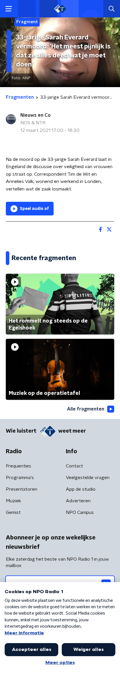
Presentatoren (21, 489)
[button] (8, 8)
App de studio (81, 489)
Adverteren (78, 501)
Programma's (20, 477)
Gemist (13, 512)
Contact (74, 466)
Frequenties (18, 466)
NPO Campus (80, 512)
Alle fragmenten (85, 409)
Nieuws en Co (35, 115)
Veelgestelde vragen (88, 477)
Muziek (13, 501)
